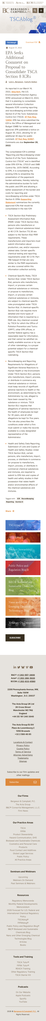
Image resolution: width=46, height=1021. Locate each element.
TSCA (23, 828)
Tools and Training (23, 956)
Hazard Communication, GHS (23, 837)
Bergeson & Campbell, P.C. (23, 801)
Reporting (10, 502)
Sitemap (23, 761)
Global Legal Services (23, 853)
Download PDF (32, 42)
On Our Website (23, 992)
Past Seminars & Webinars (23, 883)
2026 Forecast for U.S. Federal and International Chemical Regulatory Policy (23, 913)
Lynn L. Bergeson (16, 82)
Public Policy (23, 856)
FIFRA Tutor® (23, 965)
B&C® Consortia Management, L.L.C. (23, 807)
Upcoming (23, 877)
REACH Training (23, 968)
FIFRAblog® (23, 923)
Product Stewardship (23, 834)
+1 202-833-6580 (26, 681)
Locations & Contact (23, 742)
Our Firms (23, 796)
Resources (23, 895)
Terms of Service (23, 752)
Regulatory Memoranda (23, 900)
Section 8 (19, 502)
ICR (18, 499)
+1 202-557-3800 (26, 675)
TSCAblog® (11, 43)
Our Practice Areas (23, 822)
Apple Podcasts (23, 995)
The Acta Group (23, 804)
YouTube (23, 1001)
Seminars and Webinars (23, 871)
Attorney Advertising (23, 755)
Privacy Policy (23, 745)
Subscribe (15, 637)
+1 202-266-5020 (26, 678)
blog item (16, 91)
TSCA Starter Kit (23, 975)
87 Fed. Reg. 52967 (24, 139)
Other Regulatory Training (23, 972)
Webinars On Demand (23, 880)
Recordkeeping (28, 499)
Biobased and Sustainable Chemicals (23, 840)
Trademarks (23, 758)
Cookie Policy (23, 748)
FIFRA (23, 831)
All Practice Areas (23, 859)
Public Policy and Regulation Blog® (23, 926)
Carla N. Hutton (30, 82)
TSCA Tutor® (23, 962)
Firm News (23, 811)
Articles (23, 942)
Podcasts (23, 987)
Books (23, 945)
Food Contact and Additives (23, 850)
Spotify (23, 998)
